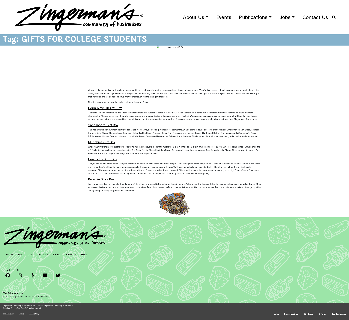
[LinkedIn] (48, 277)
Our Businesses (339, 314)
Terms (21, 314)
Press (83, 254)
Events (223, 17)
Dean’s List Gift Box (102, 159)
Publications (253, 17)
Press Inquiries (291, 314)
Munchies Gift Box (101, 142)
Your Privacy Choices (13, 293)
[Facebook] (10, 277)
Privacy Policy (8, 314)
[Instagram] (23, 277)
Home (9, 254)
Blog (20, 254)
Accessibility (34, 314)
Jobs (285, 17)
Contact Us (315, 17)
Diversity (70, 254)
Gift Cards (308, 314)
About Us (193, 17)
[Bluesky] (61, 277)
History (43, 254)
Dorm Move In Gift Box (105, 108)
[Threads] (36, 277)
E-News (322, 314)
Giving (56, 254)
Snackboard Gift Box (103, 125)
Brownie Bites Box (101, 179)
